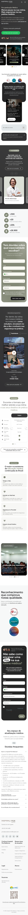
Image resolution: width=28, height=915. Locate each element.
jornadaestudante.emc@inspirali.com (10, 831)
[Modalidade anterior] (12, 427)
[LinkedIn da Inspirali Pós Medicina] (13, 836)
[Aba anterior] (5, 352)
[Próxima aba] (22, 352)
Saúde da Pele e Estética (20, 853)
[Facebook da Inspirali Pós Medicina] (6, 836)
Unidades (4, 849)
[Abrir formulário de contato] (14, 137)
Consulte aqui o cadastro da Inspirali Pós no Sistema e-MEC (14, 902)
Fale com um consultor (11, 33)
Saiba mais (10, 119)
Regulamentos (5, 869)
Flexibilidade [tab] (14, 333)
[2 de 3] (14, 55)
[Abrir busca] (21, 2)
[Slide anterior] (4, 55)
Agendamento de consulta (5, 881)
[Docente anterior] (12, 173)
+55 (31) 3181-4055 (6, 828)
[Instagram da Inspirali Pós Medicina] (3, 836)
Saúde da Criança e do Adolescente (20, 847)
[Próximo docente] (15, 173)
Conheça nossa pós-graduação (12, 28)
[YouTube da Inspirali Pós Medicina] (17, 836)
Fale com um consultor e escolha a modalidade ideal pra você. (13, 449)
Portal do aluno (18, 869)
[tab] (14, 66)
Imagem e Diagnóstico (20, 850)
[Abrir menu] (25, 2)
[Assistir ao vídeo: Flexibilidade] (14, 353)
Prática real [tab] (24, 333)
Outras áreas (18, 860)
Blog (3, 852)
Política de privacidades (7, 872)
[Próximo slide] (23, 55)
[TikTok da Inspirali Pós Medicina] (10, 836)
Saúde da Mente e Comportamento (19, 857)
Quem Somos (5, 846)
